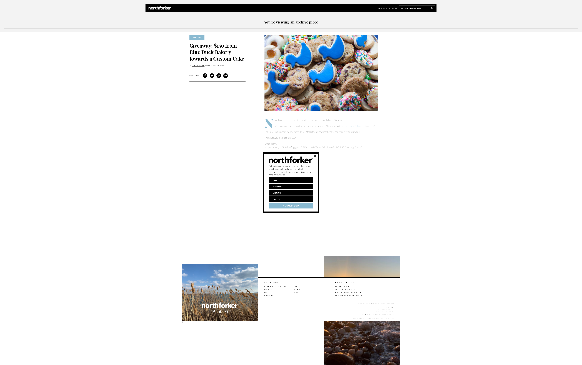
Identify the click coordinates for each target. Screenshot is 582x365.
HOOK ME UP (291, 205)
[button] (291, 170)
